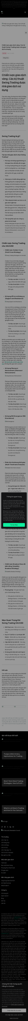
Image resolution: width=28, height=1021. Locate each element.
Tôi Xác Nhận (14, 525)
